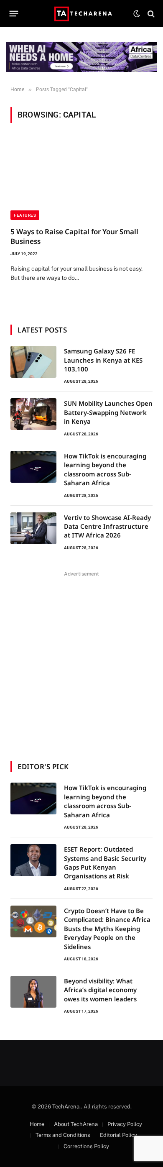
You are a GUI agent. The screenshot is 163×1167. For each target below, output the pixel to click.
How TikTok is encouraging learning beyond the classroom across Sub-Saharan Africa (105, 469)
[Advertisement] (81, 660)
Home (37, 1124)
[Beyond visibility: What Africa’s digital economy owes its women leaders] (33, 992)
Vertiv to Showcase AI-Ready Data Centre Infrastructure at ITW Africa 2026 (107, 526)
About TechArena (76, 1124)
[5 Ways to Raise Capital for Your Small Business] (81, 180)
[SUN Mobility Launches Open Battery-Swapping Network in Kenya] (33, 414)
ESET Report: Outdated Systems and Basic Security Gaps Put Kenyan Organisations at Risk (105, 862)
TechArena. (66, 1106)
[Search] (150, 13)
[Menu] (14, 13)
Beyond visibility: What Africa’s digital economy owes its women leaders (100, 990)
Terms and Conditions (63, 1135)
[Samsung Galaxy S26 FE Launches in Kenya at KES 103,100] (33, 362)
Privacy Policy (124, 1124)
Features (25, 215)
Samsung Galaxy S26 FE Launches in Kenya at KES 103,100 (103, 360)
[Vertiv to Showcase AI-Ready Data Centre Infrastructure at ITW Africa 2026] (33, 528)
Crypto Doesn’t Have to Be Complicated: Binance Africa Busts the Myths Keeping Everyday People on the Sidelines (107, 928)
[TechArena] (82, 13)
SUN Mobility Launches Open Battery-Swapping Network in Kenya (108, 412)
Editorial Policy (118, 1135)
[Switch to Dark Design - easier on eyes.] (136, 14)
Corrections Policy (86, 1146)
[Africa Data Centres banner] (81, 57)
